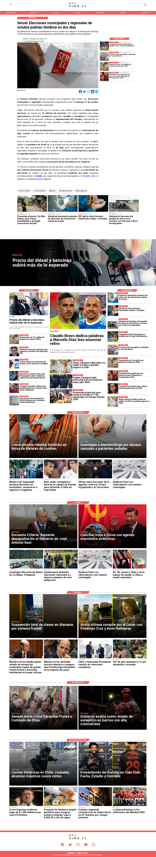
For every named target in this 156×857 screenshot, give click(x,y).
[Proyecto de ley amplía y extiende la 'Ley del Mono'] (104, 56)
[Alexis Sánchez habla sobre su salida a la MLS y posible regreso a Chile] (113, 401)
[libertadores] (95, 568)
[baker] (26, 568)
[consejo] (113, 388)
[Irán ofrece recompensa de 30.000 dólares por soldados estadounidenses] (14, 400)
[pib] (14, 351)
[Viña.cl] (10, 6)
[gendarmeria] (61, 568)
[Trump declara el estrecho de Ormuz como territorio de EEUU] (14, 364)
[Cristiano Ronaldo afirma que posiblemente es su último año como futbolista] (14, 388)
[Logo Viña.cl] (78, 7)
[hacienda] (104, 76)
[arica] (124, 211)
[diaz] (78, 328)
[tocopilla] (104, 66)
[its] (63, 211)
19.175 (86, 176)
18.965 (38, 176)
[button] (24, 191)
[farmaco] (93, 211)
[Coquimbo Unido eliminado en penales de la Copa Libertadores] (104, 46)
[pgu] (14, 376)
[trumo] (130, 568)
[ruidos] (32, 211)
